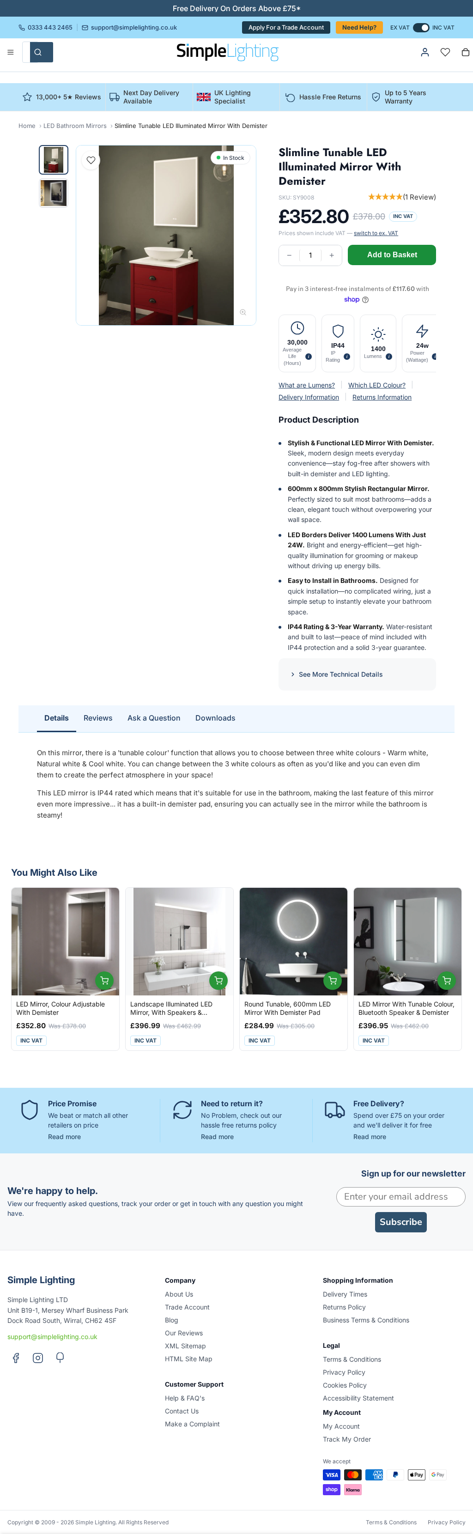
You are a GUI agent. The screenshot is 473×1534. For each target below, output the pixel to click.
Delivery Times (345, 1294)
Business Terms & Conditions (366, 1320)
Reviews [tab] (98, 717)
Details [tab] (56, 717)
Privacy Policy (344, 1372)
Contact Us (182, 1411)
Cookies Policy (345, 1385)
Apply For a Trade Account (286, 27)
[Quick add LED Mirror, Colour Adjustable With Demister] (104, 980)
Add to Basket (392, 255)
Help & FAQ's (185, 1398)
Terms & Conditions (352, 1359)
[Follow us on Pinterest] (60, 1358)
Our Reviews (184, 1333)
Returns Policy (344, 1307)
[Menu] (10, 52)
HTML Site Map (188, 1359)
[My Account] (425, 52)
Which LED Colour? (377, 385)
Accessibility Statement (358, 1398)
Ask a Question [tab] (154, 717)
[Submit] (41, 52)
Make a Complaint (192, 1424)
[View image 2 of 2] (53, 193)
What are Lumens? (307, 385)
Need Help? (359, 27)
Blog (171, 1320)
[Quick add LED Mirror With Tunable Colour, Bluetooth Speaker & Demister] (446, 980)
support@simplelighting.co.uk (134, 27)
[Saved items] (445, 52)
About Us (179, 1294)
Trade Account (187, 1307)
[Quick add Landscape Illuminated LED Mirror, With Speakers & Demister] (218, 980)
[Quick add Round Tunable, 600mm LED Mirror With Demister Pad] (332, 980)
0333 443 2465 (50, 27)
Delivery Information (309, 397)
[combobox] (30, 52)
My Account (341, 1426)
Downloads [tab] (215, 717)
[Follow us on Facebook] (15, 1358)
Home (27, 125)
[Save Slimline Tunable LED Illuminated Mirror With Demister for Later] (91, 160)
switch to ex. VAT (376, 233)
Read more (64, 1136)
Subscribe (401, 1222)
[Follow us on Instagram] (38, 1358)
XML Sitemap (185, 1346)
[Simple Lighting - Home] (228, 52)
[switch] (421, 27)
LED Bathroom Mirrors (75, 125)
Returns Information (382, 397)
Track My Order (347, 1439)
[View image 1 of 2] (53, 160)
